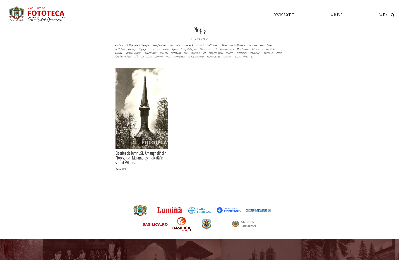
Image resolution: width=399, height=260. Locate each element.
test (252, 56)
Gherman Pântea (241, 56)
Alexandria (252, 45)
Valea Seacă (188, 45)
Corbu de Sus (267, 52)
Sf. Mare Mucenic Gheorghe (137, 45)
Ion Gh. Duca (120, 49)
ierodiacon (119, 45)
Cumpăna (159, 56)
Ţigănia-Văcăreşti (213, 56)
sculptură (199, 45)
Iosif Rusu (227, 56)
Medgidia (118, 52)
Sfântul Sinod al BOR (123, 56)
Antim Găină (176, 52)
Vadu (262, 45)
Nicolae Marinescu (237, 45)
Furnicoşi (131, 49)
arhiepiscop (254, 52)
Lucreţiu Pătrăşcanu (189, 49)
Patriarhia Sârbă (150, 52)
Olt (216, 49)
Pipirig (278, 52)
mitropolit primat (216, 52)
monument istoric (269, 49)
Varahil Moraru (212, 45)
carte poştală (146, 56)
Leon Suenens (241, 52)
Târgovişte (143, 49)
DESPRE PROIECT (284, 14)
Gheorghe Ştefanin (132, 52)
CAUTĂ (385, 14)
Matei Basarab (242, 49)
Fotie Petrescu (179, 56)
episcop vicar (155, 49)
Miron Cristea (174, 45)
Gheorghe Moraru (159, 45)
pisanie (166, 49)
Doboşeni (255, 49)
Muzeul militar (206, 49)
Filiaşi (168, 56)
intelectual (195, 52)
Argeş (186, 52)
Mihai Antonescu (227, 49)
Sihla (136, 56)
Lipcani (175, 49)
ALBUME (336, 14)
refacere (229, 52)
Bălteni (224, 45)
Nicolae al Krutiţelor (196, 56)
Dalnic (269, 45)
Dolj (204, 52)
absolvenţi (163, 52)
